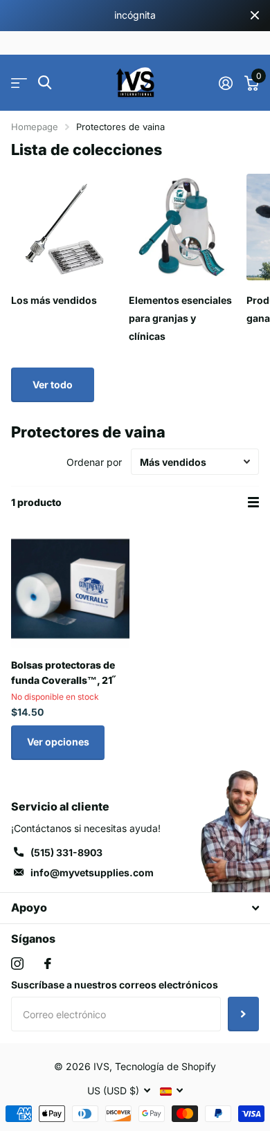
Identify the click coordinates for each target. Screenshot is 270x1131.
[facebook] (47, 963)
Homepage (34, 126)
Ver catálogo (19, 83)
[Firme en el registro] (225, 83)
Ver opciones (58, 742)
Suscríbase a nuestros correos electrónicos (114, 984)
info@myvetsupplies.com (92, 872)
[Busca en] (44, 82)
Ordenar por (94, 462)
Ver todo (53, 384)
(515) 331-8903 (66, 852)
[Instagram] (17, 963)
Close (255, 15)
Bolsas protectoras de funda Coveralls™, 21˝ (63, 672)
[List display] (253, 503)
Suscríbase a (243, 1014)
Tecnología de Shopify (165, 1066)
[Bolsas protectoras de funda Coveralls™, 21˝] (70, 589)
